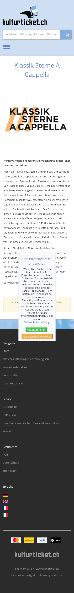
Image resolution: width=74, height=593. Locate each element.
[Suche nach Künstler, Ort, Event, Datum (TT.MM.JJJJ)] (65, 34)
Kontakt (8, 431)
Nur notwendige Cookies (37, 336)
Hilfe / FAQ (9, 415)
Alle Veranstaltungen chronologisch (26, 359)
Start (6, 351)
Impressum (10, 471)
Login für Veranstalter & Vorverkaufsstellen (31, 423)
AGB (5, 454)
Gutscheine (10, 407)
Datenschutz (11, 463)
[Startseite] (25, 15)
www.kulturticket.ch (47, 568)
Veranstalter (11, 375)
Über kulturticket (14, 383)
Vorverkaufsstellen (15, 367)
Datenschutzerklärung (37, 322)
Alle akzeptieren (36, 329)
